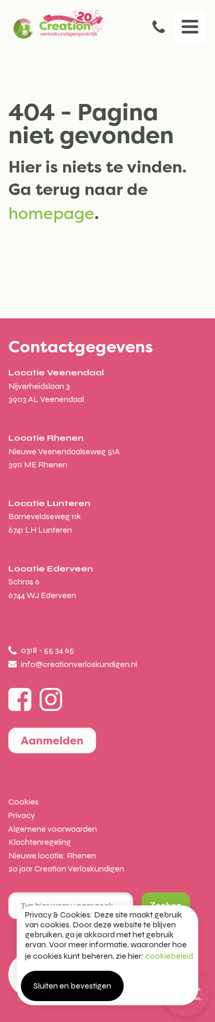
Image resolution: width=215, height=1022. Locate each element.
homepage (51, 213)
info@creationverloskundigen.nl (79, 664)
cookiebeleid (169, 956)
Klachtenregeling (39, 842)
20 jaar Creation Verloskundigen (66, 869)
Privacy (21, 815)
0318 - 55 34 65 (158, 26)
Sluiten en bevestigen (72, 986)
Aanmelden (52, 740)
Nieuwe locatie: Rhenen (52, 855)
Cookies (23, 802)
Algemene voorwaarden (52, 829)
